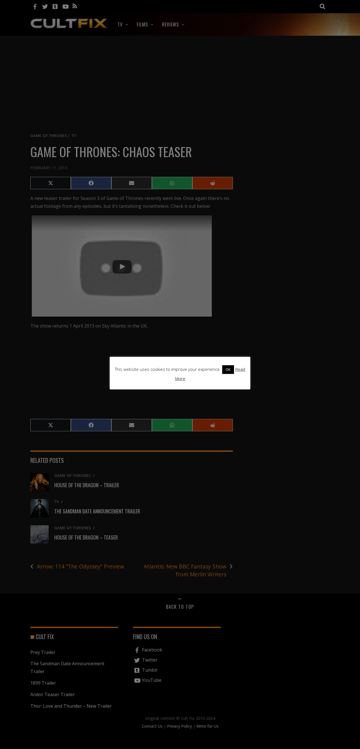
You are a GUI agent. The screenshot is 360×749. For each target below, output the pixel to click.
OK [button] (228, 369)
